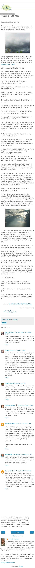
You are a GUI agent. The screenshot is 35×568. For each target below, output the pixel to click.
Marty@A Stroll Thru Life (12, 332)
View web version (17, 536)
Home (17, 532)
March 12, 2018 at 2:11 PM (17, 383)
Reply (6, 344)
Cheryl (7, 350)
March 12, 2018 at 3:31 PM (25, 405)
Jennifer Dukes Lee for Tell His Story (20, 304)
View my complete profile (7, 562)
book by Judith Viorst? (8, 64)
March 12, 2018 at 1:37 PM (17, 350)
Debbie (7, 383)
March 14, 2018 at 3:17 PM (23, 423)
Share (4, 322)
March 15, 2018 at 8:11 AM (23, 454)
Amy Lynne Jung (10, 454)
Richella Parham (10, 405)
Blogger (21, 566)
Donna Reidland (10, 471)
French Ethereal (10, 423)
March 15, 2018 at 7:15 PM (23, 471)
